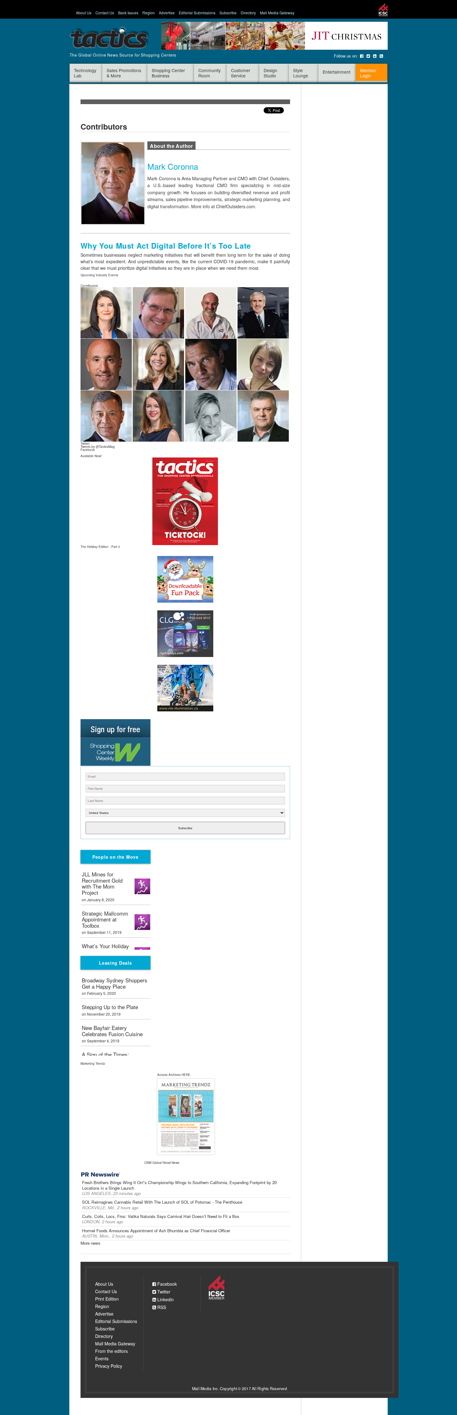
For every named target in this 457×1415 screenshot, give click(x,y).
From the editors (111, 1351)
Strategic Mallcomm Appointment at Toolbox (105, 919)
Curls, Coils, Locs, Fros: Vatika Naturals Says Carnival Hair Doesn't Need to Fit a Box (160, 1216)
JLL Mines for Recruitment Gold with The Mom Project (102, 883)
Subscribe (228, 12)
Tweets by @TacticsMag (98, 446)
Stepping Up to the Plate (110, 1007)
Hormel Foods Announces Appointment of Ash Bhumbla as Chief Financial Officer (156, 1230)
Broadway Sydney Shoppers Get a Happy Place (114, 983)
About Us (83, 12)
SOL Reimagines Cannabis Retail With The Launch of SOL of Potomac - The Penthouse (162, 1202)
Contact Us (104, 12)
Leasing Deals (115, 963)
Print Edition (107, 1299)
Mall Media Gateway (277, 12)
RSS (161, 1307)
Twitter (163, 1291)
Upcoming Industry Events (99, 275)
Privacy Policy (108, 1366)
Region (148, 12)
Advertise (167, 12)
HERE (186, 1075)
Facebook (166, 1284)
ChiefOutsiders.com (235, 206)
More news (90, 1243)
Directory (248, 12)
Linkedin (165, 1299)
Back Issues (128, 12)
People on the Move (115, 857)
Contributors (89, 285)
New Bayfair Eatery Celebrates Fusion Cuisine (112, 1031)
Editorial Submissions (197, 12)
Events (101, 1358)
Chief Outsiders (273, 178)
